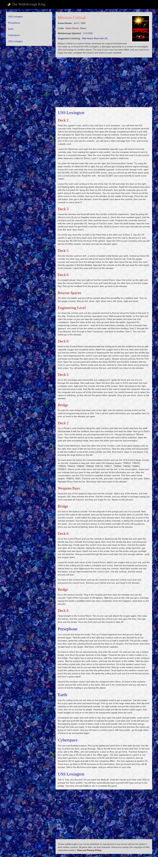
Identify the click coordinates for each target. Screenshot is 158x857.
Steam (83, 28)
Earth (10, 29)
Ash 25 (103, 38)
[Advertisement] (29, 68)
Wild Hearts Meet (90, 38)
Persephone (14, 23)
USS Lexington (15, 16)
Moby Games (72, 28)
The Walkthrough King (28, 4)
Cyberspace (14, 35)
